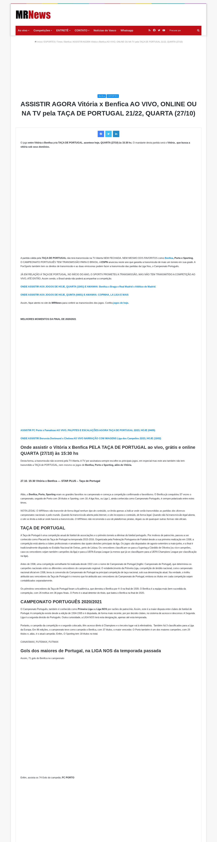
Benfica (67, 42)
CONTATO (81, 30)
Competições (42, 30)
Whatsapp (127, 30)
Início (39, 42)
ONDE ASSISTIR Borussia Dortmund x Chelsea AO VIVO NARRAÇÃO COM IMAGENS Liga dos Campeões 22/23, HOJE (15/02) (90, 438)
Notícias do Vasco (105, 30)
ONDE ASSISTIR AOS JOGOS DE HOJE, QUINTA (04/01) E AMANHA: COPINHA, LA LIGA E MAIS (74, 294)
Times (60, 42)
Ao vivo (22, 30)
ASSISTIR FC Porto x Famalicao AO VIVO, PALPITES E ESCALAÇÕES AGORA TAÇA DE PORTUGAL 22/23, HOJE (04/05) (87, 430)
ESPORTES (49, 42)
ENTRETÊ (62, 30)
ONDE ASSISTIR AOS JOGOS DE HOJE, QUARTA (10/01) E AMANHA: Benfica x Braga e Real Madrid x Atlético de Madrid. (88, 286)
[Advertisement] (108, 69)
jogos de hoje (120, 302)
